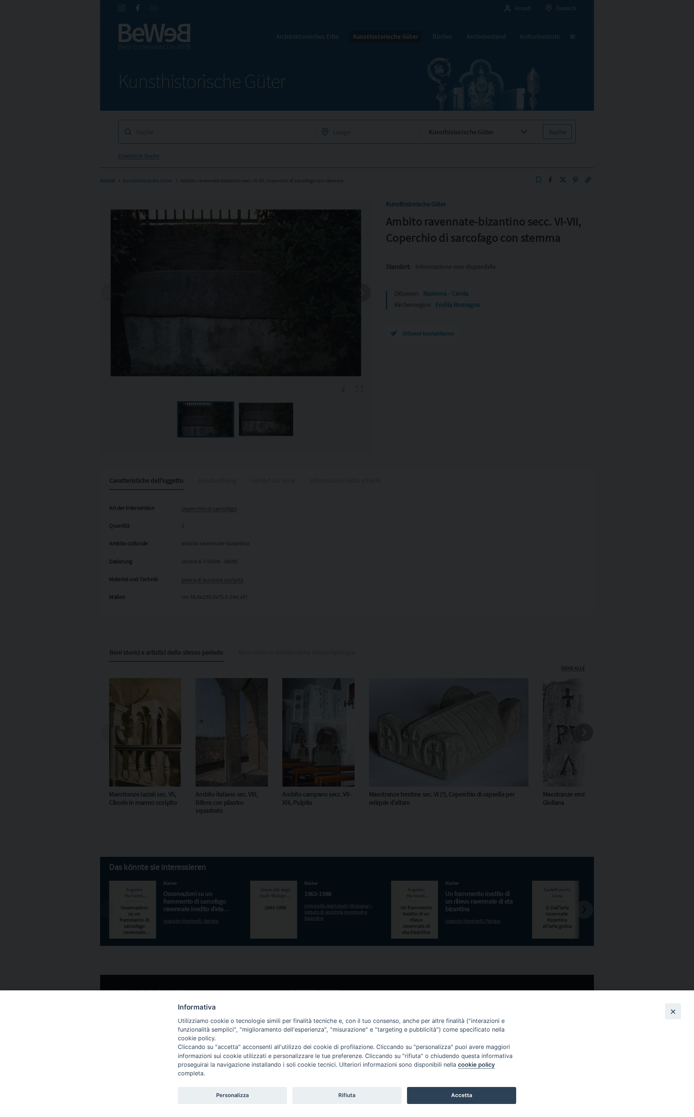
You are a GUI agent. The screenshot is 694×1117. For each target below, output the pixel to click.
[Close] (673, 1011)
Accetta (461, 1095)
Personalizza (232, 1095)
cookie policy (476, 1064)
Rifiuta (346, 1095)
